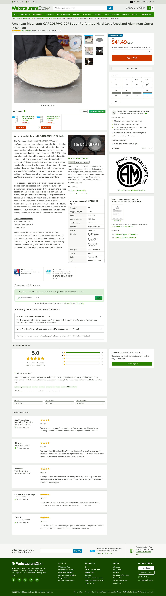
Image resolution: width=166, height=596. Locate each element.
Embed (86, 162)
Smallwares (50, 14)
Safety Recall (89, 583)
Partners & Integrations (66, 580)
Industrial (135, 14)
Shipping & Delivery (147, 580)
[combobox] (80, 8)
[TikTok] (31, 580)
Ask (98, 298)
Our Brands (117, 570)
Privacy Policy (80, 303)
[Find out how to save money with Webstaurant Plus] (14, 117)
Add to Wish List (132, 68)
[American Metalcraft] (132, 172)
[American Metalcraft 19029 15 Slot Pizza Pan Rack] (24, 122)
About (71, 162)
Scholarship (117, 578)
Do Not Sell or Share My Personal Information (138, 592)
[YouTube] (19, 580)
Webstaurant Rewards (66, 570)
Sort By (16, 400)
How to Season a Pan (78, 158)
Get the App (31, 2)
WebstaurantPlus (64, 567)
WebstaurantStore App (66, 572)
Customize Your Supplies (67, 575)
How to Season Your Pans (80, 194)
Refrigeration (37, 14)
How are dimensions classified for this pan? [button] (34, 316)
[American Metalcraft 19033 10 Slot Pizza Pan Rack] (49, 122)
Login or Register (132, 364)
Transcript (79, 162)
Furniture (98, 14)
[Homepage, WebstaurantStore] (31, 8)
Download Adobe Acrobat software (122, 227)
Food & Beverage (63, 14)
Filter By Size (49, 400)
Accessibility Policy (114, 592)
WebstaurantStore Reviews (94, 580)
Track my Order (146, 573)
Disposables (87, 14)
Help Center (17, 2)
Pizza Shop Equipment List (132, 238)
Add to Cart (21, 127)
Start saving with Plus (104, 553)
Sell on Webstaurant (120, 580)
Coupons (88, 575)
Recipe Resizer (63, 578)
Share (85, 111)
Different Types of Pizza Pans (133, 234)
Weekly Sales (89, 572)
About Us (116, 567)
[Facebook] (25, 580)
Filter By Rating (81, 400)
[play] (86, 145)
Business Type (147, 14)
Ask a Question (98, 111)
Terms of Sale (78, 592)
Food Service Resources (93, 578)
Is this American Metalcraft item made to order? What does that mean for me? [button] (48, 329)
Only (113, 39)
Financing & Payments (121, 575)
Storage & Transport (111, 14)
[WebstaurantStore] (30, 563)
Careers (116, 572)
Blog (86, 567)
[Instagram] (13, 580)
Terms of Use (69, 303)
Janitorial (125, 14)
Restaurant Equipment (22, 14)
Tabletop (76, 14)
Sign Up (77, 551)
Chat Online (145, 577)
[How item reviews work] (44, 365)
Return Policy (118, 583)
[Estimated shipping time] (146, 113)
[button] (88, 39)
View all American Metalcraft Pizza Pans (132, 190)
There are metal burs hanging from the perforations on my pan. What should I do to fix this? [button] (53, 336)
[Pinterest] (37, 580)
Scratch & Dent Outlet (92, 570)
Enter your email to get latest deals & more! (23, 551)
